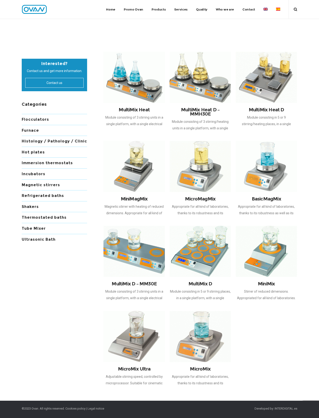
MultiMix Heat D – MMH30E (200, 112)
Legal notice (96, 408)
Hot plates (33, 152)
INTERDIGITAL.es (286, 408)
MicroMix (200, 369)
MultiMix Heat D (266, 110)
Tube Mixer (34, 228)
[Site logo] (34, 9)
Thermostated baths (44, 217)
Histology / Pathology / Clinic (54, 141)
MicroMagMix (200, 199)
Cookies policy (75, 408)
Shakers (30, 206)
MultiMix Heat (134, 110)
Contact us (54, 83)
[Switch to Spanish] (278, 9)
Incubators (33, 174)
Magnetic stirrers (41, 185)
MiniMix (266, 284)
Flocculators (35, 119)
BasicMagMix (266, 199)
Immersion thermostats (47, 163)
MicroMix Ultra (134, 369)
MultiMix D (200, 284)
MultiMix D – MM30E (134, 284)
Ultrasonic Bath (39, 239)
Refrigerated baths (43, 195)
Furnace (30, 130)
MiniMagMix (134, 199)
